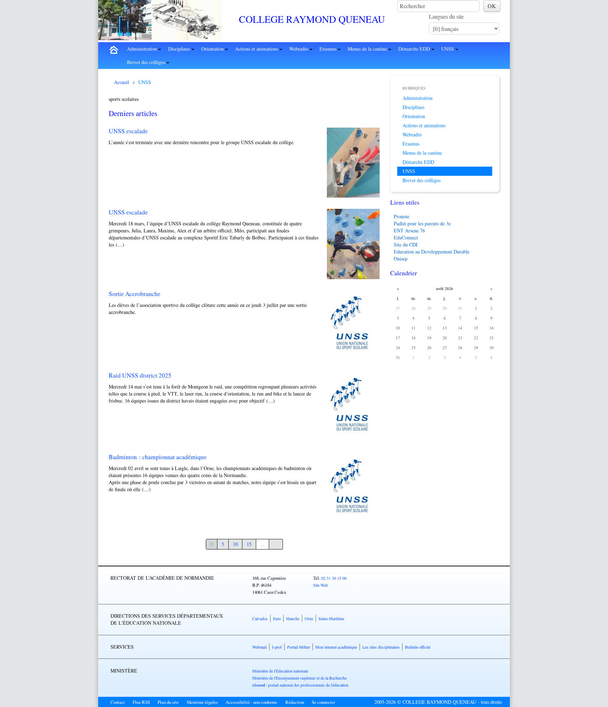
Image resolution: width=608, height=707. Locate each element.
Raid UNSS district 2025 (140, 375)
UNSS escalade (128, 131)
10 (235, 544)
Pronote (401, 216)
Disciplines (179, 48)
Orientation (213, 48)
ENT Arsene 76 (409, 230)
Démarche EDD (414, 48)
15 (249, 544)
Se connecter (323, 702)
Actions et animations (257, 48)
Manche (292, 618)
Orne (309, 618)
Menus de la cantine (368, 48)
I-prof (277, 647)
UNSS (448, 48)
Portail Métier (298, 647)
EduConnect (406, 237)
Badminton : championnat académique (158, 457)
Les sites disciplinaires (381, 647)
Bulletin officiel (417, 647)
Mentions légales (202, 702)
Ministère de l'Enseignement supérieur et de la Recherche (299, 678)
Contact (117, 702)
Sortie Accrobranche (134, 294)
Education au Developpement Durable (431, 251)
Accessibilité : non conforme (251, 702)
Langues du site (446, 16)
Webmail (259, 647)
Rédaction (294, 702)
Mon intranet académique (336, 647)
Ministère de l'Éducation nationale (280, 671)
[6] (276, 544)
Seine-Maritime (331, 618)
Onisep (400, 258)
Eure (277, 618)
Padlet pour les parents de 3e (422, 223)
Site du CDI (406, 244)
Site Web (320, 585)
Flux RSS (141, 702)
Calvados (260, 618)
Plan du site (168, 702)
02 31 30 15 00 (334, 578)
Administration (142, 48)
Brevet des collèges (146, 62)
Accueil (121, 82)
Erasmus (328, 48)
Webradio (299, 48)
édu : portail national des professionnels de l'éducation (300, 685)
